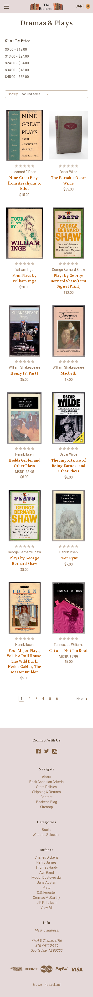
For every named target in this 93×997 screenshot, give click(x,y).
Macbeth (69, 373)
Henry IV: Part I (24, 373)
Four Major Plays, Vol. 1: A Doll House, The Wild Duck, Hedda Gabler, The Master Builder (24, 661)
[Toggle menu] (6, 6)
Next (80, 699)
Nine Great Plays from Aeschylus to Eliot (24, 183)
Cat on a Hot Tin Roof (68, 650)
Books (46, 830)
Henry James (46, 862)
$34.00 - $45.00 (17, 70)
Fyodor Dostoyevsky (46, 877)
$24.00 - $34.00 (17, 63)
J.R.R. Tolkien (47, 902)
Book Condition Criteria (46, 782)
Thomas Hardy (47, 867)
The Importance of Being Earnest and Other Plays (68, 466)
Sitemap (46, 807)
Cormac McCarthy (46, 897)
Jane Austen (46, 882)
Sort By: (13, 94)
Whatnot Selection (46, 835)
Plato (47, 887)
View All (46, 908)
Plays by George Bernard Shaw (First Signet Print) (69, 281)
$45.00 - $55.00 (17, 77)
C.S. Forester (46, 892)
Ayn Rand (46, 872)
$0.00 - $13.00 (16, 49)
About (46, 777)
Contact (46, 797)
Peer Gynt (68, 558)
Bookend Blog (46, 802)
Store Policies (46, 787)
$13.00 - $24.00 (17, 56)
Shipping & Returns (46, 792)
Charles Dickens (46, 857)
